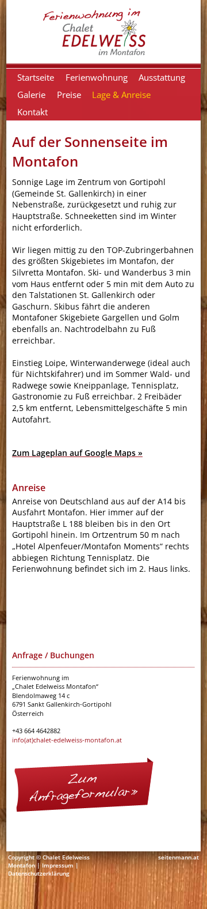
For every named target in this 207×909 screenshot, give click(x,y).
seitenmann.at (178, 857)
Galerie (31, 94)
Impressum (58, 865)
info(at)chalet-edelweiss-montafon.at (67, 740)
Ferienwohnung (97, 77)
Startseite (35, 77)
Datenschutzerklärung (39, 873)
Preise (69, 94)
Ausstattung (162, 77)
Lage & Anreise (121, 94)
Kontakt (32, 112)
